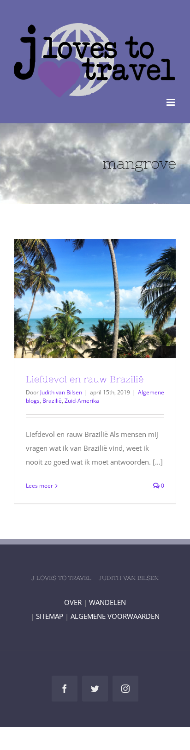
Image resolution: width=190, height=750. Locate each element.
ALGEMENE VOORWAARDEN (115, 616)
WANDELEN (107, 602)
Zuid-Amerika (82, 401)
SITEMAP (49, 616)
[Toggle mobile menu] (171, 102)
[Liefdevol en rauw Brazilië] (95, 298)
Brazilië (52, 401)
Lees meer (39, 486)
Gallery (112, 298)
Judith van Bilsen (61, 392)
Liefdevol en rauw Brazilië (78, 298)
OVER (73, 602)
